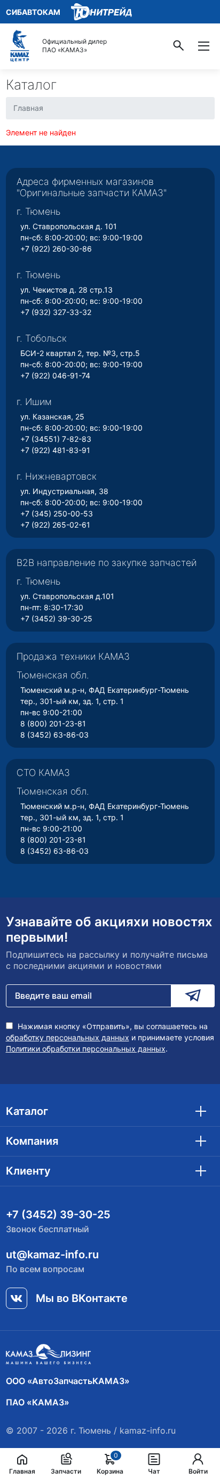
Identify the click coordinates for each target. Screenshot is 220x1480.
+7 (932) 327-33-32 (55, 312)
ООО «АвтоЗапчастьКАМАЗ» (68, 1381)
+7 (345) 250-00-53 (56, 513)
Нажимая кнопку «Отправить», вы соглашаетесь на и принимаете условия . (110, 1037)
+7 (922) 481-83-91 (55, 450)
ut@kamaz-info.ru (52, 1254)
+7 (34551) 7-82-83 (55, 438)
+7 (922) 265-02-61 (55, 524)
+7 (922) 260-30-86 (56, 248)
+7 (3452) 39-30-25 (56, 618)
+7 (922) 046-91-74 (55, 375)
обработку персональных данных (67, 1037)
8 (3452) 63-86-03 (54, 734)
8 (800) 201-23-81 (53, 723)
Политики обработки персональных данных (86, 1048)
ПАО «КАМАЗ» (37, 1402)
